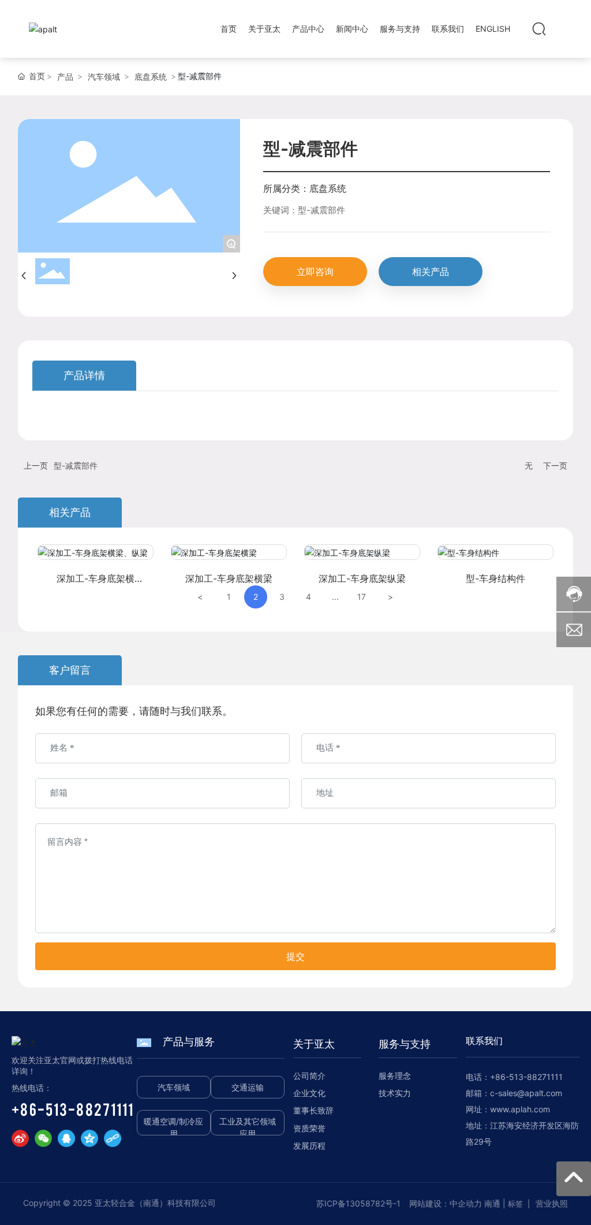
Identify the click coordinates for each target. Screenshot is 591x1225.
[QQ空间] (89, 1138)
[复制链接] (112, 1138)
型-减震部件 (76, 465)
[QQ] (66, 1138)
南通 (492, 1203)
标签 (515, 1203)
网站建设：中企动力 (445, 1203)
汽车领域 (104, 76)
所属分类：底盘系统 (304, 188)
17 (361, 597)
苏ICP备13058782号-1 (358, 1203)
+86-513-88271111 (73, 1109)
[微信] (43, 1138)
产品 (65, 76)
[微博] (20, 1138)
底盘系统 (150, 76)
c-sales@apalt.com (526, 1093)
